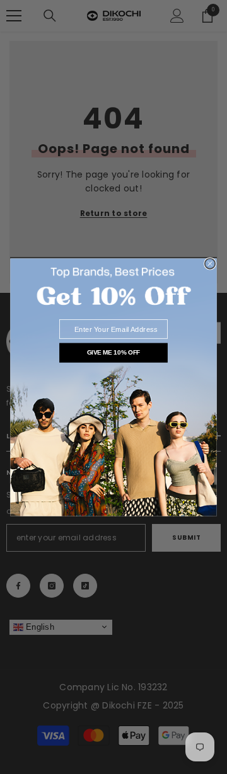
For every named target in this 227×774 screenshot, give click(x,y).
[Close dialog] (210, 263)
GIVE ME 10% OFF (113, 352)
